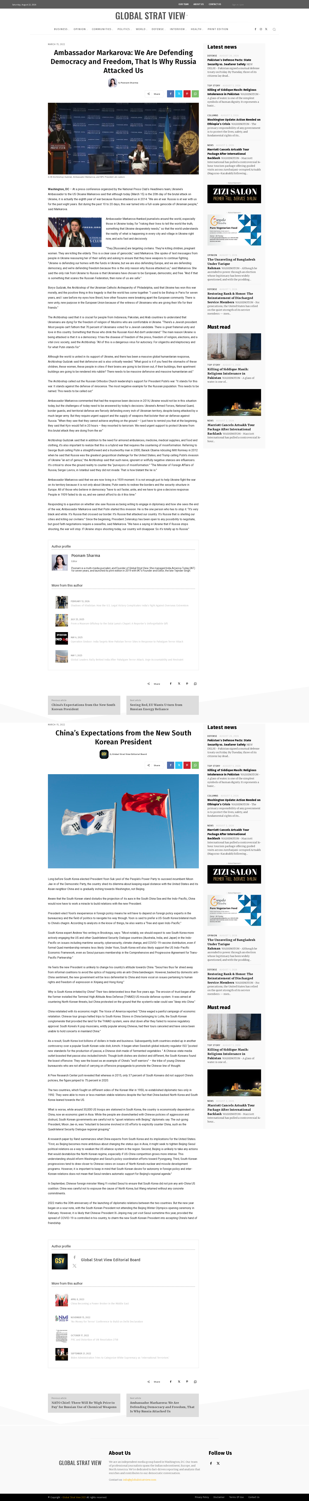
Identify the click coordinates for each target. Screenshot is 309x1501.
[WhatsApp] (195, 93)
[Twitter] (178, 93)
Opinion (212, 255)
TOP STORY (213, 86)
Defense (212, 56)
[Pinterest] (187, 93)
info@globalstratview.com (139, 1479)
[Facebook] (170, 93)
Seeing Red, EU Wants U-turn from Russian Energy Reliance (156, 707)
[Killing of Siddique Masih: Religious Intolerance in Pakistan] (234, 346)
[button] (274, 29)
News (210, 145)
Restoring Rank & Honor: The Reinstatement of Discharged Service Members (230, 298)
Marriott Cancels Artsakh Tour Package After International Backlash (228, 154)
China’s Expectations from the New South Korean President (83, 707)
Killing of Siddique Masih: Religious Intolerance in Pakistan (228, 373)
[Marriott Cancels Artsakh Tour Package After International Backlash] (234, 402)
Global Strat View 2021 (74, 1497)
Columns (212, 115)
